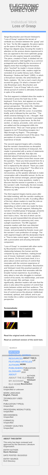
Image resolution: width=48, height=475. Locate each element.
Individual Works (20, 355)
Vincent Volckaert (31, 379)
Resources (16, 358)
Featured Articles (20, 361)
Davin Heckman (10, 452)
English (6, 395)
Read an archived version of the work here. (23, 340)
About (13, 374)
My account (16, 381)
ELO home (15, 384)
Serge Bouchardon (26, 383)
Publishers (16, 368)
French (14, 395)
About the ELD (18, 377)
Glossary (15, 371)
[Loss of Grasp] (10, 317)
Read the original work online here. (20, 335)
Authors (14, 365)
